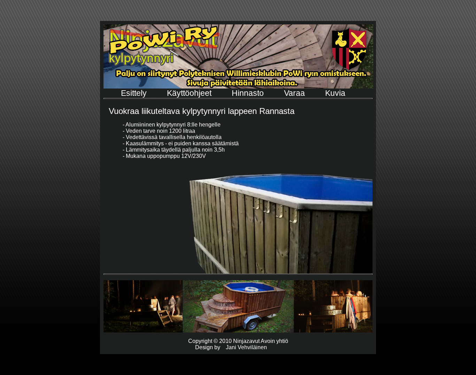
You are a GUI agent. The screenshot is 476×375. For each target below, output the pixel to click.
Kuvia (335, 93)
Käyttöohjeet (190, 93)
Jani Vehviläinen (246, 347)
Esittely (135, 93)
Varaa (295, 93)
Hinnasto (249, 93)
